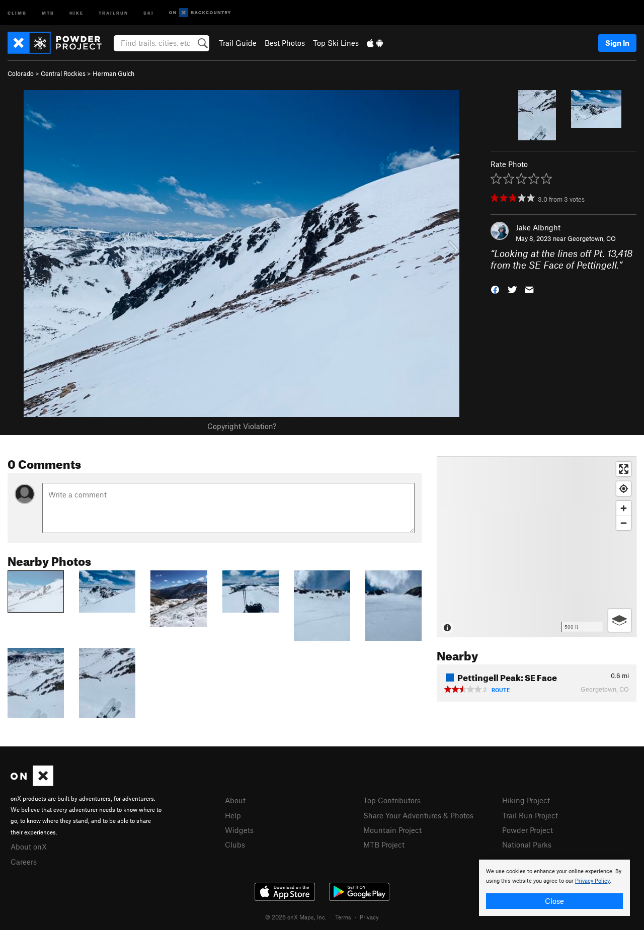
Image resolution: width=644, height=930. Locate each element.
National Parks (526, 844)
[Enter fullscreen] (623, 469)
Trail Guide (238, 42)
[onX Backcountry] (200, 13)
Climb (17, 12)
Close (554, 900)
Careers (24, 861)
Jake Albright (538, 227)
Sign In (617, 42)
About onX (29, 846)
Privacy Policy (592, 881)
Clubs (235, 844)
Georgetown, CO (592, 238)
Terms (343, 916)
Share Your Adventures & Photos (418, 815)
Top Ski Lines (336, 42)
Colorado (21, 73)
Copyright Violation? (241, 426)
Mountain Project (392, 829)
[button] (495, 288)
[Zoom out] (623, 523)
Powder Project (527, 829)
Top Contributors (392, 800)
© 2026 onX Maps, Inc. (296, 916)
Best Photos (285, 42)
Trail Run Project (530, 815)
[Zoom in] (623, 508)
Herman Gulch (113, 73)
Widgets (239, 829)
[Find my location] (623, 488)
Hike (76, 12)
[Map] (536, 547)
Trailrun (113, 12)
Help (233, 815)
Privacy (369, 916)
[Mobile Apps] (375, 42)
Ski (148, 12)
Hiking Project (526, 800)
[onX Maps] (32, 783)
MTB (48, 12)
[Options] (619, 620)
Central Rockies (63, 73)
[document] (554, 888)
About (235, 800)
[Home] (60, 43)
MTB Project (384, 844)
